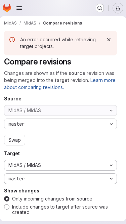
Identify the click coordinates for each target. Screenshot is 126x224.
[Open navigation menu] (19, 8)
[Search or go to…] (100, 8)
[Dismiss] (109, 40)
